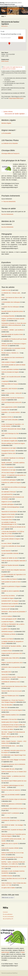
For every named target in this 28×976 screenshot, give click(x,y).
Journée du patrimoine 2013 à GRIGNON (13, 764)
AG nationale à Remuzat (8, 491)
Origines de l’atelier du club (9, 558)
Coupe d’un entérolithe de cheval (10, 546)
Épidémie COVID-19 (7, 417)
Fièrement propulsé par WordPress (9, 973)
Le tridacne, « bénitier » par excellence (12, 330)
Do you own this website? (6, 37)
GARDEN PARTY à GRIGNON (10, 813)
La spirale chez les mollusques (10, 306)
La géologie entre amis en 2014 (10, 736)
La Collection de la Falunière (9, 143)
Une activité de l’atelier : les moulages (12, 825)
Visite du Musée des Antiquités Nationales (13, 560)
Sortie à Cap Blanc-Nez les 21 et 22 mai (12, 878)
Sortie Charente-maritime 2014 (10, 715)
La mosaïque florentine (8, 316)
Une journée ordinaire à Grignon (10, 539)
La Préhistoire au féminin (8, 634)
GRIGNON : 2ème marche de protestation (13, 611)
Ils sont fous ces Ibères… (8, 595)
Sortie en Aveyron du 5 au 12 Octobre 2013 (13, 771)
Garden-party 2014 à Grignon (9, 722)
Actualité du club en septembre (10, 591)
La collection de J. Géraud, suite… (11, 293)
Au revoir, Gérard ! (6, 543)
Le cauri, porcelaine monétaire (10, 369)
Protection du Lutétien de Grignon (11, 482)
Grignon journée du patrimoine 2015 (11, 653)
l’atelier (23, 952)
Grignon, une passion (7, 467)
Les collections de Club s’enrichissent (12, 357)
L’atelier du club (5, 290)
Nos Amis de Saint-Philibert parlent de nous (13, 781)
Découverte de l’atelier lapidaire (16, 113)
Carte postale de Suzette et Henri (11, 582)
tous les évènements (7, 214)
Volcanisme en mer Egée (8, 448)
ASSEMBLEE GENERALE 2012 (10, 820)
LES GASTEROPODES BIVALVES (11, 402)
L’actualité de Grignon (7, 598)
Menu (2, 16)
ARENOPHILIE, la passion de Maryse (12, 829)
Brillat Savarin (5, 61)
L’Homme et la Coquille (8, 606)
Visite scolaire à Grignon (8, 362)
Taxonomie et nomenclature (9, 511)
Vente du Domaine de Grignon (10, 372)
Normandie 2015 (6, 672)
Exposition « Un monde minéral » (10, 412)
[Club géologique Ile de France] (6, 168)
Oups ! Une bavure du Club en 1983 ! (12, 297)
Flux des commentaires (8, 916)
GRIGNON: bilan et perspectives (10, 667)
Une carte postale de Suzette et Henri (12, 334)
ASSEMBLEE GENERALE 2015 (10, 682)
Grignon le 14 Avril (6, 501)
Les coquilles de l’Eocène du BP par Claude (14, 339)
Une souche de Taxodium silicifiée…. (12, 646)
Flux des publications (7, 914)
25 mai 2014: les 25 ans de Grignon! (11, 710)
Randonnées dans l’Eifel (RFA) (10, 658)
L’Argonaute (4, 381)
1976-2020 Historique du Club (10, 433)
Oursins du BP (5, 609)
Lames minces (7, 111)
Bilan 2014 (4, 707)
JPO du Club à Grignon (8, 472)
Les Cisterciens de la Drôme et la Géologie (13, 487)
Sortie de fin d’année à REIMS (10, 848)
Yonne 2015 (4, 674)
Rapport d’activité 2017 (8, 517)
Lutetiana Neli (5, 409)
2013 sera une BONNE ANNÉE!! (10, 794)
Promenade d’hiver (6, 519)
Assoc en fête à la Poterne (9, 579)
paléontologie (5, 952)
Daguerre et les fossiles (8, 514)
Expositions (5, 26)
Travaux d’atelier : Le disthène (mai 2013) (13, 776)
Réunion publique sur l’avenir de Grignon (13, 443)
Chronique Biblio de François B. (10, 153)
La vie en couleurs (6, 616)
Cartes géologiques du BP (8, 619)
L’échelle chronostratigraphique (10, 507)
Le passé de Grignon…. (8, 621)
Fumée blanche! (6, 550)
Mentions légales (6, 123)
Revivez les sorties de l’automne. (10, 790)
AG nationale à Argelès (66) (9, 440)
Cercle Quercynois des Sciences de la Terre (14, 686)
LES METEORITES (7, 494)
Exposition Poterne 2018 (8, 453)
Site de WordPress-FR (8, 918)
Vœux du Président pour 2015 (10, 695)
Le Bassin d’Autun (6, 650)
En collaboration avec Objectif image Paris (13, 755)
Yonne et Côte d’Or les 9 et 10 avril (11, 691)
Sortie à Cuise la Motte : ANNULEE (11, 393)
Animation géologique (7, 504)
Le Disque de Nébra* (7, 729)
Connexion (5, 912)
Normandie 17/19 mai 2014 (9, 719)
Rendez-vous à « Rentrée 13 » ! (10, 353)
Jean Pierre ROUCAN (7, 536)
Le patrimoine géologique (8, 480)
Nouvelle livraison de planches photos (12, 311)
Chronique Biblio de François (9, 384)
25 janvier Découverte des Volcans (11, 429)
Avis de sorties (5, 817)
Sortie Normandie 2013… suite (10, 746)
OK (20, 37)
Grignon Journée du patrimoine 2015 (11, 662)
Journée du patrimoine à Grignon (10, 586)
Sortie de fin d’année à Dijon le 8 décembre (13, 799)
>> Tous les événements (8, 201)
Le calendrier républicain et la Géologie (12, 458)
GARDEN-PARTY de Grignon (9, 601)
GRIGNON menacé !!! (7, 631)
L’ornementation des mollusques (10, 302)
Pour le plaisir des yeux (8, 769)
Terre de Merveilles (6, 705)
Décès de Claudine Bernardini (10, 565)
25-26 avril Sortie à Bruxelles (9, 419)
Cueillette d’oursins (6, 876)
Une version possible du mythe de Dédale (13, 365)
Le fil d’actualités (6, 133)
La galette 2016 (5, 629)
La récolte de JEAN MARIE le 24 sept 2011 (13, 808)
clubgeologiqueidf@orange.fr (16, 98)
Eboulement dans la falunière (9, 603)
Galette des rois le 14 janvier (9, 843)
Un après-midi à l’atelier (8, 887)
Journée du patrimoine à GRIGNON (11, 804)
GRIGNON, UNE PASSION (9, 388)
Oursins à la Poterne (7, 639)
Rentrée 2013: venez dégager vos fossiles (13, 759)
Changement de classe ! (8, 450)
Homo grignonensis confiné (9, 407)
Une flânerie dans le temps (9, 438)
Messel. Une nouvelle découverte (11, 376)
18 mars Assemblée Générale (9, 553)
